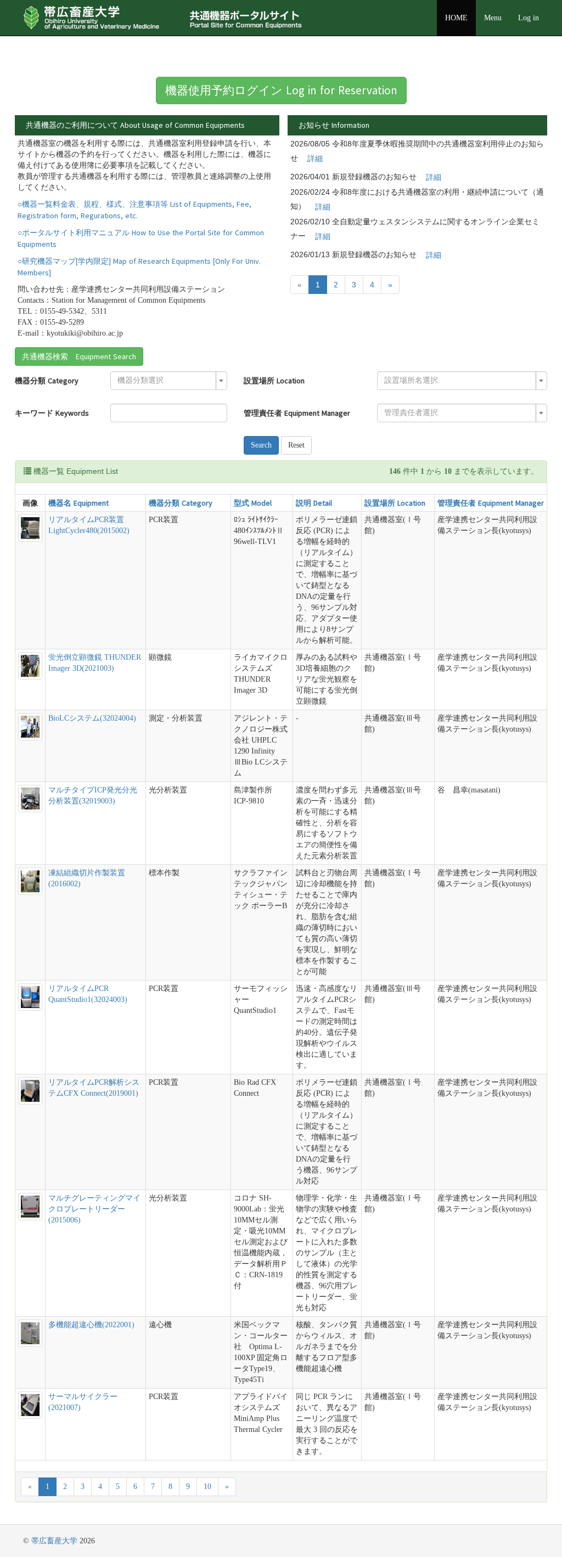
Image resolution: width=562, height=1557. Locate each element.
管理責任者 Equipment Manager (297, 413)
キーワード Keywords (52, 413)
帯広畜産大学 (54, 1541)
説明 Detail (314, 503)
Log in (528, 18)
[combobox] (168, 380)
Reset (296, 445)
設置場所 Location (274, 380)
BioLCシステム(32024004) (92, 718)
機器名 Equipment (78, 503)
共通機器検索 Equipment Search (79, 356)
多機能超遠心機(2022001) (91, 1325)
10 (207, 1486)
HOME (456, 18)
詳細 (315, 158)
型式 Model (253, 503)
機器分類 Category (46, 380)
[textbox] (165, 380)
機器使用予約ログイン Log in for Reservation (281, 90)
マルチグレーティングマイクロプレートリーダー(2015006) (94, 1209)
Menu (493, 18)
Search (261, 445)
